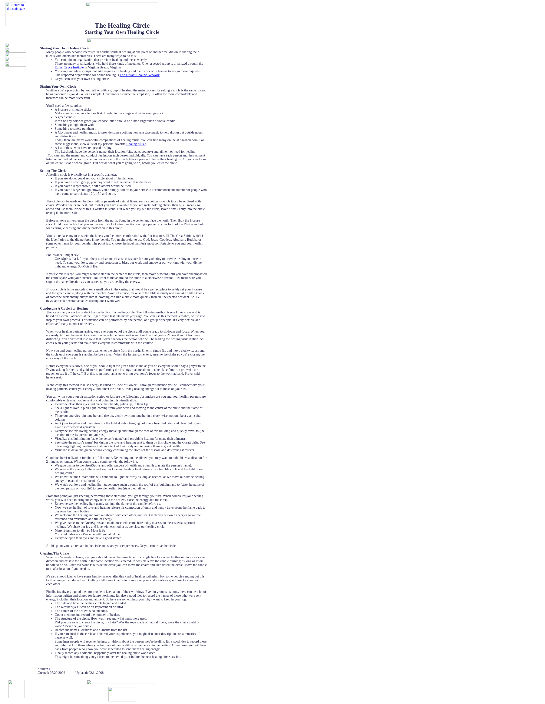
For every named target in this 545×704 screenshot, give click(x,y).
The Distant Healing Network (140, 75)
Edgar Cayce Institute (69, 67)
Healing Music (136, 144)
